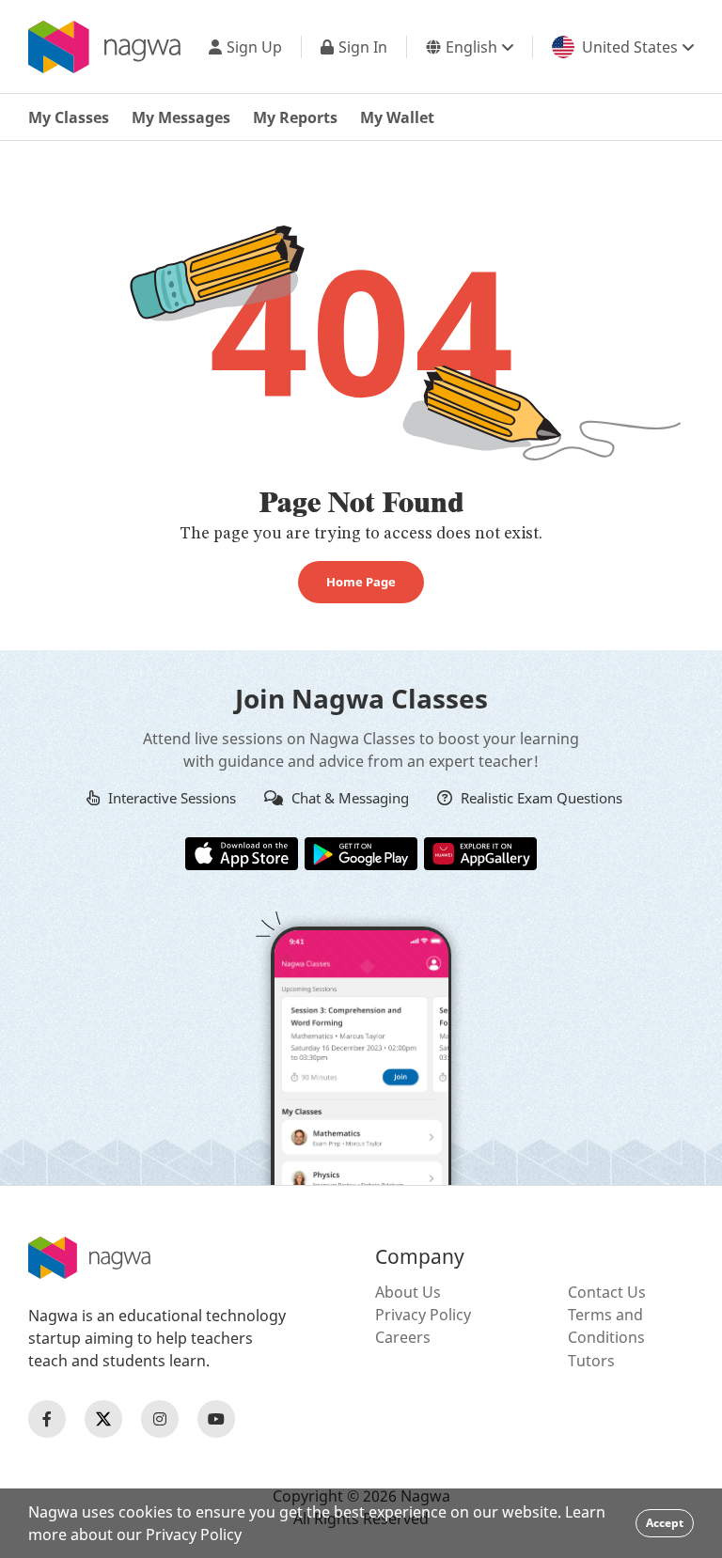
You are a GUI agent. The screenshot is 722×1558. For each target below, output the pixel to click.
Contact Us (607, 1292)
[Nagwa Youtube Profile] (216, 1419)
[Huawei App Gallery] (480, 852)
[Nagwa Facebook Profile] (47, 1419)
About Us (408, 1292)
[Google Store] (361, 852)
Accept (664, 1523)
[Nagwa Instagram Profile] (160, 1419)
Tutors (591, 1360)
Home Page (361, 581)
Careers (403, 1337)
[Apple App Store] (241, 852)
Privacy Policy (423, 1314)
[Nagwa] (104, 47)
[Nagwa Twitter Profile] (103, 1419)
